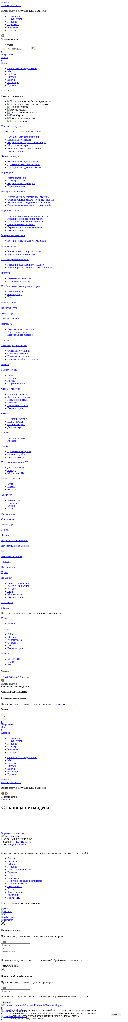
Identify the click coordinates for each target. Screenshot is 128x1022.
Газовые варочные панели (21, 224)
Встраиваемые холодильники (23, 137)
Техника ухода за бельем (14, 345)
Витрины (12, 489)
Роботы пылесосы (17, 332)
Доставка (12, 861)
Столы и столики (10, 389)
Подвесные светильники (14, 540)
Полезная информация (19, 869)
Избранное (7, 53)
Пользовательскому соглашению (26, 1018)
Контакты (12, 27)
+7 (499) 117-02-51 (21, 841)
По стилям (6, 577)
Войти (4, 57)
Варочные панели (10, 210)
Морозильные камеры (19, 139)
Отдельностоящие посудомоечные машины (30, 199)
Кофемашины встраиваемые (22, 254)
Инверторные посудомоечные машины (28, 197)
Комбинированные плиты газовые (25, 264)
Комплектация (15, 892)
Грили (10, 297)
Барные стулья (15, 421)
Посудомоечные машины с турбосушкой (29, 205)
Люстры (5, 535)
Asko (10, 634)
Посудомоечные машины (14, 191)
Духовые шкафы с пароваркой (23, 164)
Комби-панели (15, 291)
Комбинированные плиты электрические (29, 267)
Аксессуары (7, 313)
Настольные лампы (11, 556)
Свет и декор (8, 519)
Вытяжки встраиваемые (20, 278)
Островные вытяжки (18, 281)
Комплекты (7, 602)
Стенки (11, 505)
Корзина (5, 61)
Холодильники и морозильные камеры (22, 131)
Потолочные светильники (15, 545)
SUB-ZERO (13, 659)
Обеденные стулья (17, 419)
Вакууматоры (8, 302)
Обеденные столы (17, 394)
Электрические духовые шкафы (24, 167)
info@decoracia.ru (17, 844)
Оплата (11, 858)
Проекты (12, 30)
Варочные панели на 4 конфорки (25, 227)
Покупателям (14, 19)
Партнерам (13, 24)
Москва (5, 2)
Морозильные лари (17, 145)
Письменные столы (17, 399)
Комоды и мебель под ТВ (14, 462)
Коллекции (13, 82)
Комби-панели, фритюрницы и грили (21, 286)
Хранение (6, 494)
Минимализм (14, 594)
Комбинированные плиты (15, 259)
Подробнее (59, 704)
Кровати (5, 432)
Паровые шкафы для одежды (22, 359)
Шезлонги (12, 378)
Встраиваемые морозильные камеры (26, 142)
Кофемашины (8, 246)
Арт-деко (12, 588)
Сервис (11, 864)
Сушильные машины (18, 350)
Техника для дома (10, 318)
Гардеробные (8, 514)
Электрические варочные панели (25, 221)
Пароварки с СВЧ (16, 180)
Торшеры (6, 561)
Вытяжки (6, 273)
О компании (14, 16)
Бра (3, 551)
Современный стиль (18, 583)
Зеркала (5, 530)
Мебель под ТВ (15, 473)
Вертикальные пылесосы (20, 329)
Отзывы (11, 889)
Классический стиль (18, 585)
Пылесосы (6, 323)
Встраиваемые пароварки (21, 183)
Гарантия (12, 872)
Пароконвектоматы (17, 186)
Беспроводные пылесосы (20, 334)
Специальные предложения (22, 68)
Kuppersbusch (14, 640)
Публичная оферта (17, 883)
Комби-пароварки (17, 177)
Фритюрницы (14, 294)
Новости (12, 21)
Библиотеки (13, 500)
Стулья (5, 413)
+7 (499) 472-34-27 (11, 5)
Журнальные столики (18, 397)
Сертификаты (14, 886)
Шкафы (11, 508)
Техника (5, 340)
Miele (10, 71)
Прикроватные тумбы (19, 451)
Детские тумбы (15, 457)
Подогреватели (9, 308)
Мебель (5, 364)
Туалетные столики (17, 405)
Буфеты (11, 486)
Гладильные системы (18, 356)
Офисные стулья (16, 424)
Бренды (5, 607)
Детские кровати (16, 438)
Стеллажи (12, 503)
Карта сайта (13, 897)
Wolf (9, 664)
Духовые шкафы (10, 156)
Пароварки (7, 172)
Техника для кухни (11, 126)
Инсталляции (8, 567)
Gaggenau (12, 74)
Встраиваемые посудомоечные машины (28, 202)
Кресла (11, 380)
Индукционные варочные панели (25, 218)
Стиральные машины (18, 353)
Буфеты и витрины (11, 478)
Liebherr (11, 77)
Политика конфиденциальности (24, 880)
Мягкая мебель (9, 369)
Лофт (10, 591)
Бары (10, 484)
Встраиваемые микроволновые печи (27, 240)
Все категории (15, 151)
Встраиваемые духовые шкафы (24, 161)
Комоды (11, 470)
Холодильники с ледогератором (24, 148)
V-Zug (10, 661)
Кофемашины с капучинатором (24, 251)
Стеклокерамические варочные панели (28, 216)
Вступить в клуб (10, 966)
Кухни (4, 572)
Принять (116, 1014)
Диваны (11, 375)
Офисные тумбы (16, 454)
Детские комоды (16, 467)
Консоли (12, 402)
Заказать (6, 1002)
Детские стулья (15, 427)
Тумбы (4, 446)
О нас (10, 875)
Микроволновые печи (13, 235)
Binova (11, 79)
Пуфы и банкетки (16, 383)
